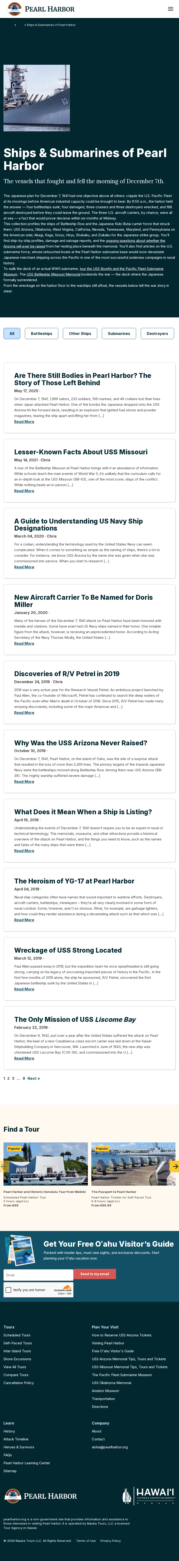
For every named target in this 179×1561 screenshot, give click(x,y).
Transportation (103, 1398)
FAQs (7, 1455)
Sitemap (10, 1471)
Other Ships (80, 333)
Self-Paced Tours (17, 1343)
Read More (24, 421)
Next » (34, 1078)
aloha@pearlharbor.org (110, 1447)
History (9, 1431)
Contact (98, 1439)
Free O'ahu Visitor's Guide (113, 1351)
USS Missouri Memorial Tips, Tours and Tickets (130, 1367)
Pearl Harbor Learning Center (26, 1463)
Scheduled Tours (17, 1335)
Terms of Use (86, 1540)
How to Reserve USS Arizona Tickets (121, 1335)
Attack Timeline (15, 1439)
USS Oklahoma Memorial (111, 1383)
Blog (20, 25)
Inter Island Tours (17, 1351)
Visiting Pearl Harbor (108, 1343)
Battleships (41, 333)
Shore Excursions (17, 1359)
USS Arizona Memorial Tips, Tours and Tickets (129, 1359)
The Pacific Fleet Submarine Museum (122, 1375)
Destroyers (157, 333)
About (96, 1431)
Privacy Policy (110, 1540)
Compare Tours (15, 1375)
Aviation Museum (105, 1391)
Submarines (119, 333)
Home (9, 25)
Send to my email (94, 1274)
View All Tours (14, 1367)
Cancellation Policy (18, 1383)
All (12, 333)
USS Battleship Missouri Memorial (53, 274)
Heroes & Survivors (18, 1447)
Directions (100, 1406)
